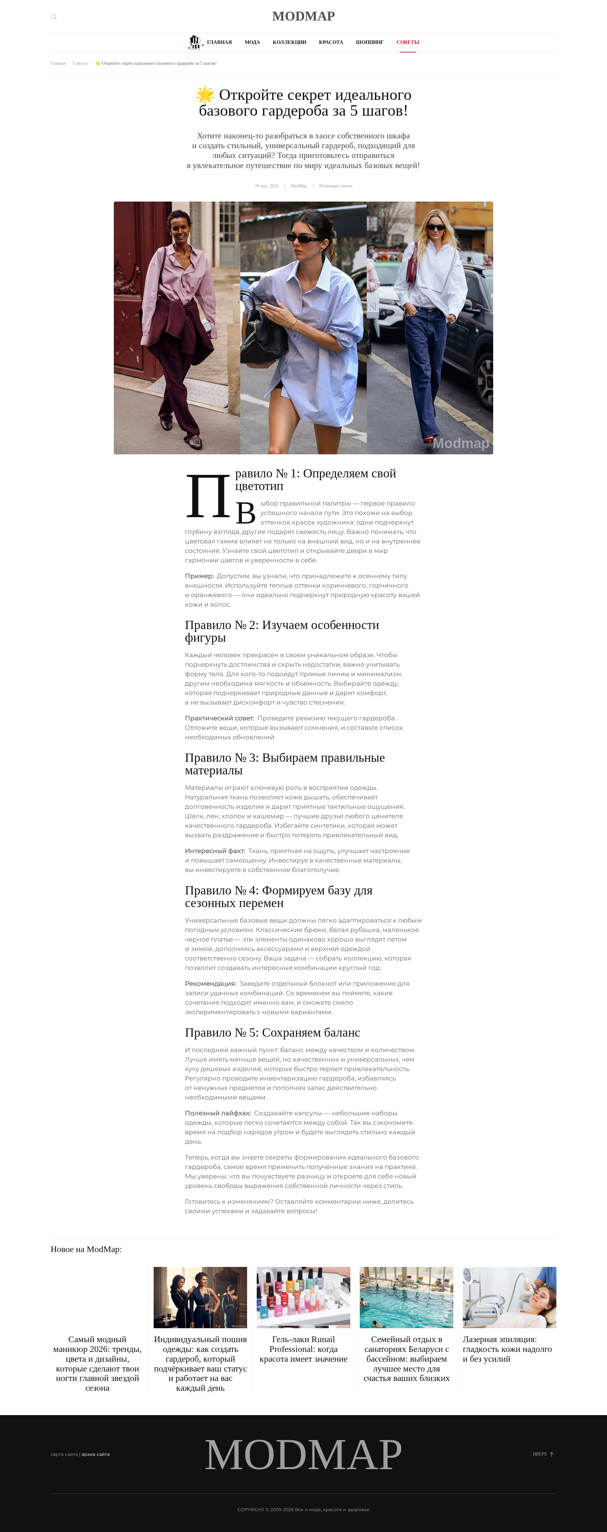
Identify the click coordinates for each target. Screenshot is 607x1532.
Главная (219, 42)
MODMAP (303, 16)
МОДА (252, 42)
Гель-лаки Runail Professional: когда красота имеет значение (303, 1349)
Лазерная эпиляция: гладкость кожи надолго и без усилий (507, 1349)
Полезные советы (335, 186)
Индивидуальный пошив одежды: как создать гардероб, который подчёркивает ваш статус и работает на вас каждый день (200, 1363)
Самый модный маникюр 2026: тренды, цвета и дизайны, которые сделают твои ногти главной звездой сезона (97, 1363)
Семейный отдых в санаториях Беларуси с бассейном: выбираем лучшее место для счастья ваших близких (407, 1358)
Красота (331, 42)
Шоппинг (370, 42)
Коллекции (289, 42)
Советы (408, 42)
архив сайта (96, 1454)
